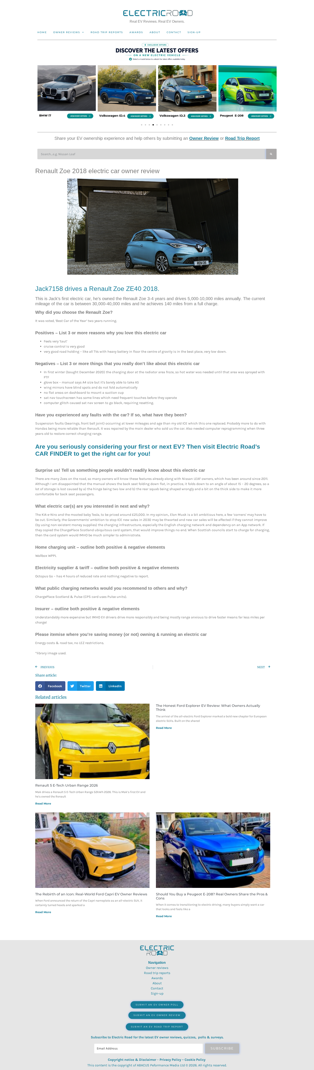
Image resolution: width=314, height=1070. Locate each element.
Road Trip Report (242, 138)
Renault (100, 288)
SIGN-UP (194, 32)
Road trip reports (107, 32)
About (155, 32)
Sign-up (157, 993)
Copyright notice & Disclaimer (132, 1060)
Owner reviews (66, 32)
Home (42, 32)
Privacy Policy (170, 1060)
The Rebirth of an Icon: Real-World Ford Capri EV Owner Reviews (91, 894)
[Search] (271, 154)
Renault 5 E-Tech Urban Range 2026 (66, 785)
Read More (43, 803)
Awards (136, 32)
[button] (42, 93)
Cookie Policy (195, 1060)
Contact (174, 32)
